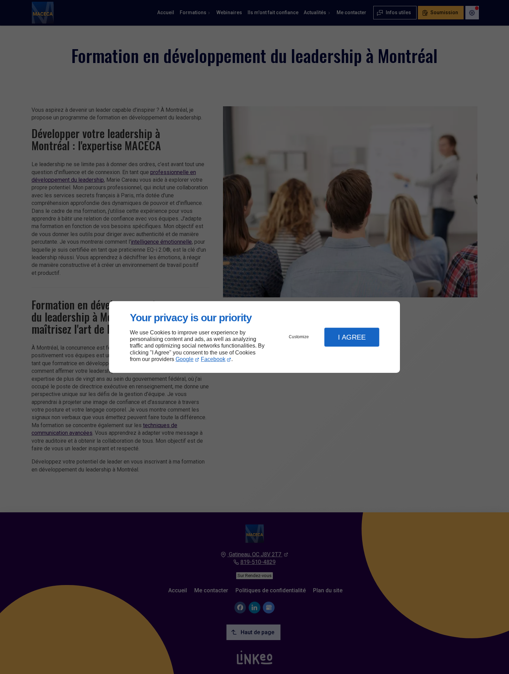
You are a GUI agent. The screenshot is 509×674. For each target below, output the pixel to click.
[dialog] (254, 337)
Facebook (213, 359)
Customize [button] (299, 336)
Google (185, 359)
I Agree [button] (352, 337)
